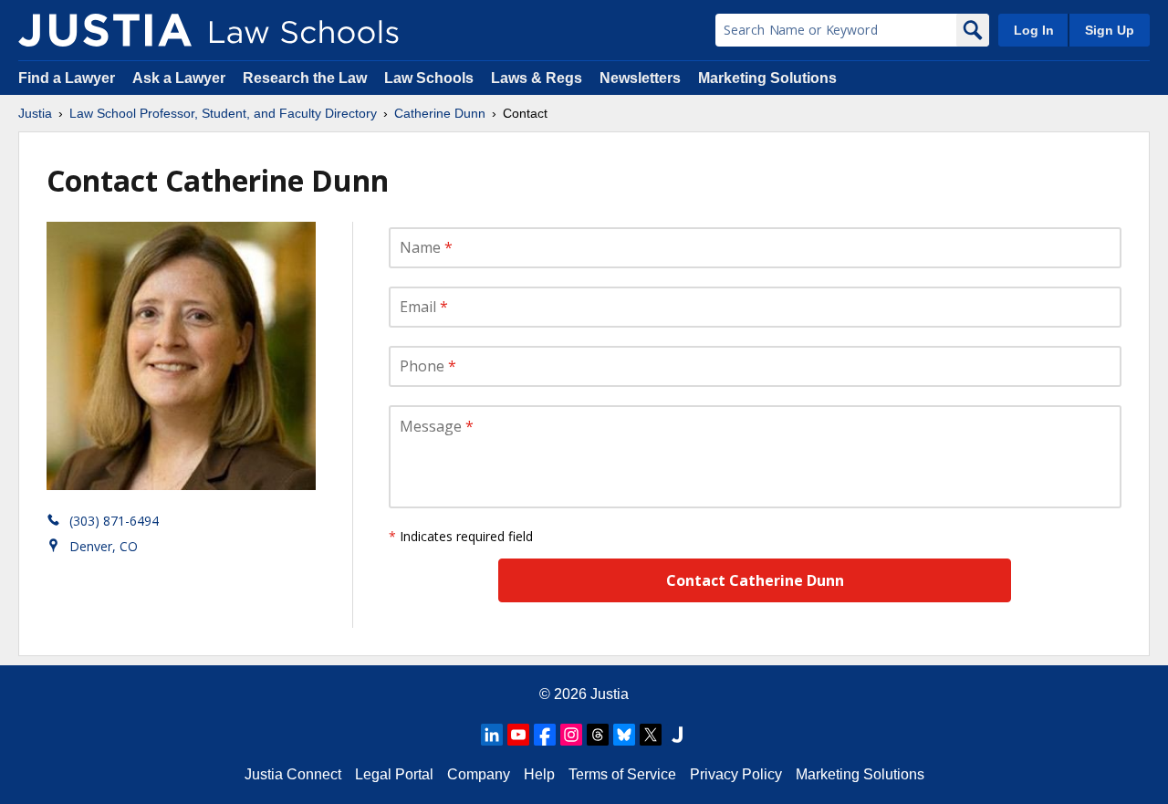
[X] (651, 735)
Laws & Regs (536, 78)
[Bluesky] (624, 735)
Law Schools (429, 78)
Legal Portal (394, 774)
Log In (1034, 30)
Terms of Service (622, 774)
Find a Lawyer (66, 78)
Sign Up (1109, 30)
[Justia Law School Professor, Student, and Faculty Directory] (105, 30)
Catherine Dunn (439, 113)
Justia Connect (293, 774)
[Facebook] (545, 735)
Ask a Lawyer (180, 78)
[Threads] (598, 735)
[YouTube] (518, 735)
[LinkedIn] (492, 735)
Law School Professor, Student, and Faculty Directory (223, 113)
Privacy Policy (736, 774)
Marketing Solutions (767, 78)
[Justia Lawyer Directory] (677, 735)
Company (478, 774)
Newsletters (640, 78)
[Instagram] (571, 735)
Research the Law (305, 78)
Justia (35, 113)
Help (539, 774)
